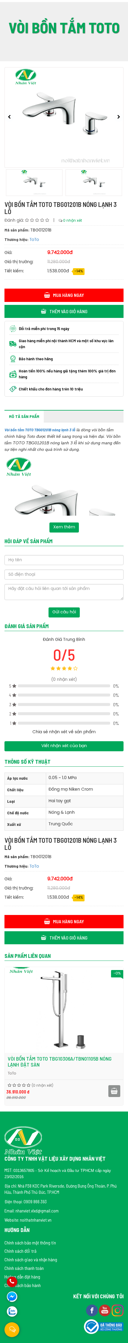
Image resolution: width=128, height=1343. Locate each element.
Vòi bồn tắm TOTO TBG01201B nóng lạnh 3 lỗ (39, 429)
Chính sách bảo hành (22, 1285)
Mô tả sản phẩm (24, 416)
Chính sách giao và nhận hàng (30, 1259)
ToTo (34, 240)
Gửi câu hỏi (64, 612)
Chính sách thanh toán (24, 1268)
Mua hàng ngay (68, 295)
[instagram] (118, 1310)
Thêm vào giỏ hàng (68, 311)
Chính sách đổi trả (20, 1251)
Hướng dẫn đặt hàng (22, 1276)
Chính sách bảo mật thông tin (30, 1242)
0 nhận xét (72, 221)
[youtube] (105, 1310)
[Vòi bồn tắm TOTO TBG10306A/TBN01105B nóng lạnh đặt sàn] (64, 1010)
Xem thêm (64, 527)
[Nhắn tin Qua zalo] (12, 1311)
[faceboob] (92, 1310)
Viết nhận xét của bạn (64, 746)
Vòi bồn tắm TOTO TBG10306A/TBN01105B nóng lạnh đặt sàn (60, 1061)
